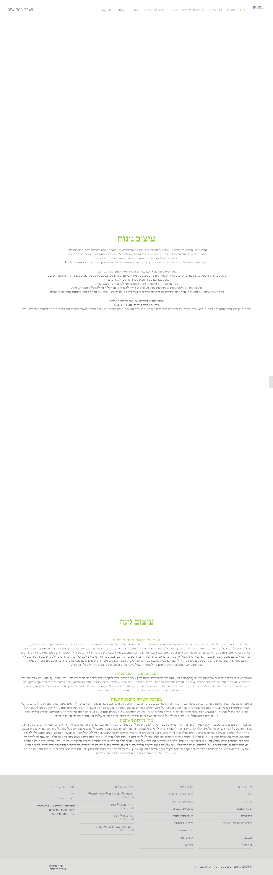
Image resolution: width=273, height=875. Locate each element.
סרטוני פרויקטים (155, 10)
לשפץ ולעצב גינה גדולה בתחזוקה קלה (109, 794)
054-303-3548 (20, 9)
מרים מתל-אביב (123, 815)
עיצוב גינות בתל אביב (180, 794)
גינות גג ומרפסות (183, 823)
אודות (231, 10)
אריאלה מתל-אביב (121, 805)
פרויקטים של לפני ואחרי (188, 10)
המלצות (123, 10)
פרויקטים (215, 10)
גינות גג (189, 845)
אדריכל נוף (186, 837)
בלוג (136, 10)
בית (242, 10)
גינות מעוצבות (185, 830)
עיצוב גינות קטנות (182, 816)
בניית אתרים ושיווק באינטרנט (56, 867)
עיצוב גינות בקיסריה (181, 801)
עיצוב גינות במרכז (182, 808)
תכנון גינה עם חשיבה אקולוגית (114, 826)
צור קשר (107, 10)
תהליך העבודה (243, 808)
